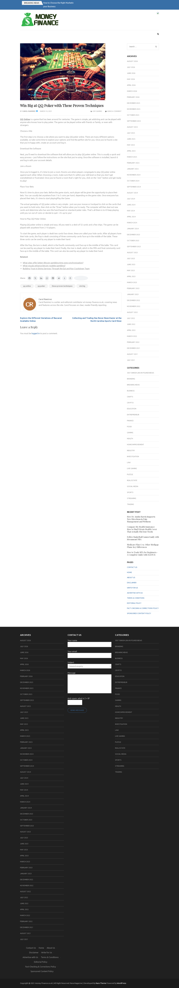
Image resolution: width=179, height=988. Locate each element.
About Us (131, 577)
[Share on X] (35, 278)
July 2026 (131, 67)
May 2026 (131, 79)
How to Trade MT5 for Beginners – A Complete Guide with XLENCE (142, 553)
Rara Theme (101, 983)
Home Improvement (135, 445)
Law (129, 462)
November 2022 (133, 306)
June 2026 (131, 73)
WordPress (121, 983)
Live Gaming (97, 111)
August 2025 (132, 127)
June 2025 (131, 139)
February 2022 (133, 342)
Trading (130, 504)
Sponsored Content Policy (139, 613)
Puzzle (130, 474)
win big (82, 286)
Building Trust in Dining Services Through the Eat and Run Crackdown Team (56, 269)
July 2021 (131, 360)
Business (131, 391)
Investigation (133, 456)
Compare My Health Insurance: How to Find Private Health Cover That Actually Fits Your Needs (142, 529)
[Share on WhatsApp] (47, 278)
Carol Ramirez (29, 111)
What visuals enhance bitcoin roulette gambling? (44, 266)
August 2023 (132, 252)
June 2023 (131, 264)
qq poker (41, 286)
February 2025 (133, 163)
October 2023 (133, 241)
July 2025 (131, 133)
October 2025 (133, 115)
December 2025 (133, 103)
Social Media (132, 486)
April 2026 (131, 85)
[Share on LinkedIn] (41, 278)
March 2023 (132, 282)
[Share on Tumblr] (64, 278)
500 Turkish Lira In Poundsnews (140, 373)
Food (129, 427)
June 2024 (131, 205)
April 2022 (131, 330)
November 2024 (133, 175)
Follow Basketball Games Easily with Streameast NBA (143, 538)
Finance (130, 421)
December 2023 (133, 235)
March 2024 (132, 223)
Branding (131, 379)
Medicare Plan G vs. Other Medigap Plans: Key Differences (143, 545)
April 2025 (131, 151)
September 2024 (134, 187)
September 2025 (134, 121)
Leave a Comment (114, 111)
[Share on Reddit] (58, 278)
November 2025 (133, 109)
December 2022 (133, 300)
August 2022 (132, 312)
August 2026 (132, 61)
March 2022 (132, 336)
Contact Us (132, 567)
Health (130, 439)
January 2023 (133, 294)
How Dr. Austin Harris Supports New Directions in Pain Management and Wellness (141, 519)
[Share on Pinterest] (53, 278)
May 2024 (131, 211)
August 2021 (132, 354)
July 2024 (131, 199)
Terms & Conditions (135, 598)
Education (131, 409)
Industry (131, 450)
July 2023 (131, 258)
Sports (130, 492)
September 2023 (134, 247)
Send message (77, 710)
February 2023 (133, 288)
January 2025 (133, 169)
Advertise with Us (135, 593)
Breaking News (31, 3)
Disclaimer (131, 583)
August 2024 (132, 193)
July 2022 (131, 318)
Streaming (131, 498)
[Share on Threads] (70, 278)
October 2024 (133, 181)
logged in (36, 333)
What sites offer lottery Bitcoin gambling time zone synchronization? (53, 263)
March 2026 (132, 91)
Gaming (130, 433)
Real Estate (132, 480)
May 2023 (131, 270)
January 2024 (133, 229)
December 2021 (133, 348)
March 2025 (132, 157)
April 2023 (131, 276)
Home (129, 572)
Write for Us (132, 588)
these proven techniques (62, 286)
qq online (27, 286)
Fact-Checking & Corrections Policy (143, 608)
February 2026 (133, 97)
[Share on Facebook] (29, 278)
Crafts (130, 397)
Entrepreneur (133, 415)
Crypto (130, 403)
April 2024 (131, 217)
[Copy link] (81, 278)
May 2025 (131, 145)
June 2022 (131, 324)
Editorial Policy (134, 603)
